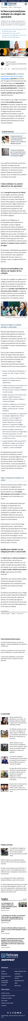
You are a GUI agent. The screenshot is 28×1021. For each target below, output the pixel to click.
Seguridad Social (19, 980)
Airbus (18, 1)
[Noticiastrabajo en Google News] (20, 1013)
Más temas (18, 985)
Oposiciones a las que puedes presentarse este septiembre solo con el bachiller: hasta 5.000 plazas (14, 35)
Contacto (3, 1005)
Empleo (13, 613)
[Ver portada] (10, 4)
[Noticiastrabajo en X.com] (10, 1013)
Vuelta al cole (20, 613)
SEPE (16, 983)
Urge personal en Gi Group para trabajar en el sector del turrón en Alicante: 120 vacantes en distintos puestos (18, 139)
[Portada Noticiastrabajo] (14, 955)
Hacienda (3, 985)
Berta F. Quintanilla (11, 62)
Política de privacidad (7, 1003)
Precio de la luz (11, 1)
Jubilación (17, 974)
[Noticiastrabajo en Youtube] (18, 1013)
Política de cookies (6, 998)
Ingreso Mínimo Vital (20, 971)
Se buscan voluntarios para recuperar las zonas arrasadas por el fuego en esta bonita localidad (18, 152)
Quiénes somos (5, 993)
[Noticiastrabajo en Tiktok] (15, 1013)
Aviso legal (4, 1000)
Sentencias (4, 974)
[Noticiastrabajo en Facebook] (8, 1013)
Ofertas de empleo (5, 613)
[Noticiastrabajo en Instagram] (13, 1013)
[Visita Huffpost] (26, 4)
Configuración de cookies (8, 995)
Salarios (23, 1)
